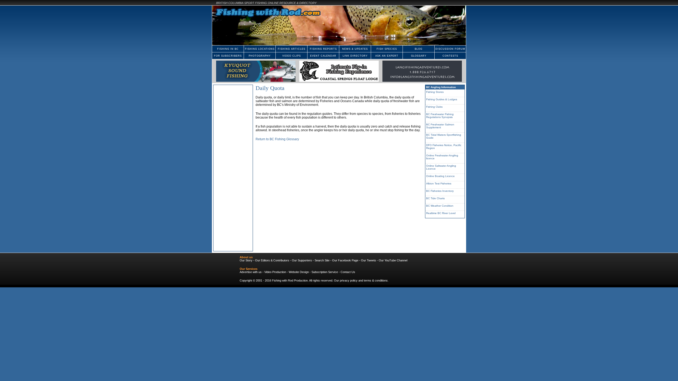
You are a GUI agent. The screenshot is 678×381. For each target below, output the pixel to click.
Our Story (246, 260)
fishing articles (291, 49)
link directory (355, 56)
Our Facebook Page (345, 260)
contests (450, 56)
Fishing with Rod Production (290, 280)
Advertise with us (251, 272)
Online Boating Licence (440, 176)
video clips (291, 56)
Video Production (275, 272)
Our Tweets (368, 260)
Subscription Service (324, 272)
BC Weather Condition (439, 205)
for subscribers (228, 56)
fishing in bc (228, 49)
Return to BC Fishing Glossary (277, 139)
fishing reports (323, 49)
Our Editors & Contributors (272, 260)
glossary (418, 56)
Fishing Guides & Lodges (441, 99)
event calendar (323, 56)
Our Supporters (302, 260)
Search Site (322, 260)
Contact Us (348, 272)
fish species (387, 49)
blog (418, 49)
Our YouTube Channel (393, 260)
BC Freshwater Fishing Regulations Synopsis (440, 116)
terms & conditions (376, 280)
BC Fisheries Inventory (440, 190)
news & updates (355, 49)
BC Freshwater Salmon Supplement (440, 126)
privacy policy (349, 280)
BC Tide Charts (435, 198)
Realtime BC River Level (441, 213)
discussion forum (450, 49)
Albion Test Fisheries (438, 183)
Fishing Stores (435, 91)
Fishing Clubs (434, 106)
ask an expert (386, 56)
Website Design (299, 272)
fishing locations (260, 49)
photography (260, 56)
